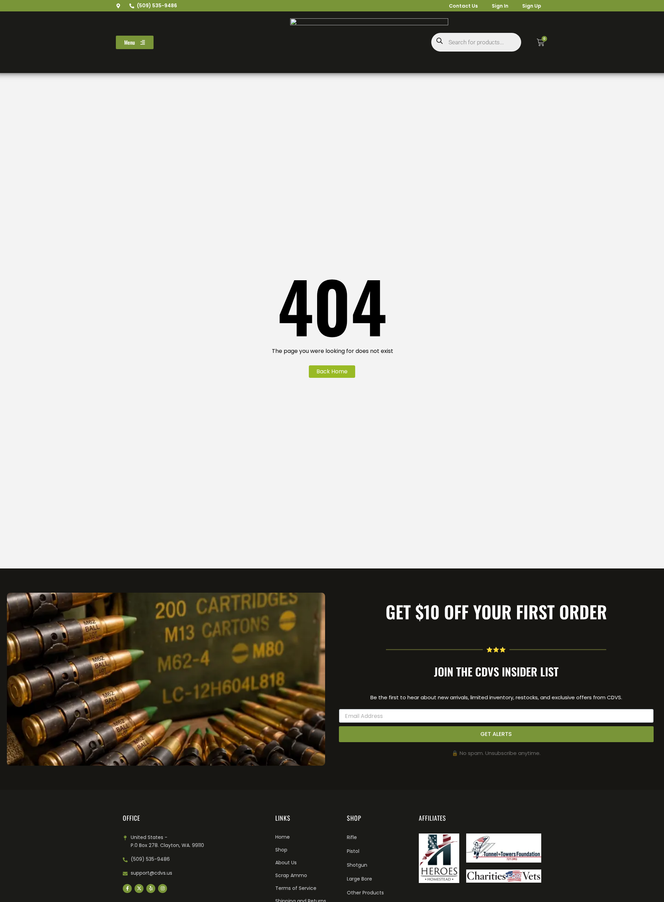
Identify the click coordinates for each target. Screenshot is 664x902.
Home (282, 836)
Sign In (500, 5)
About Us (286, 862)
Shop (281, 849)
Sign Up (531, 5)
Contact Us (463, 5)
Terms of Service (295, 888)
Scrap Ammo (291, 875)
